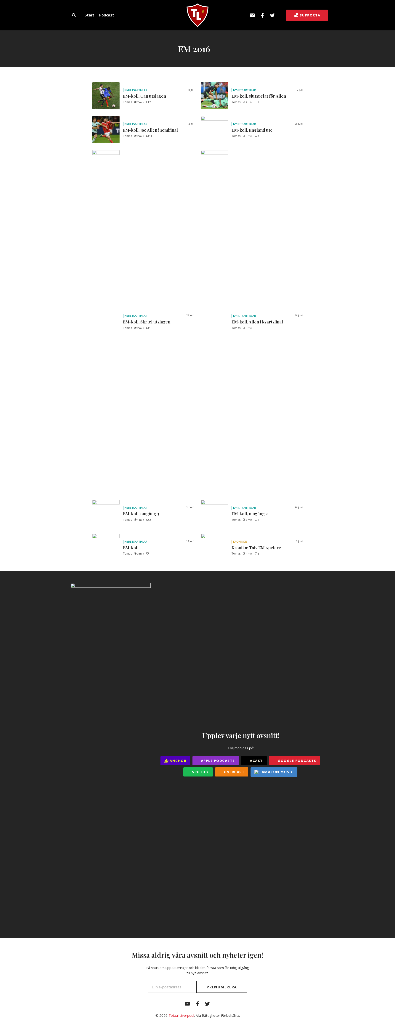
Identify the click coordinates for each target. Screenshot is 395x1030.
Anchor (177, 760)
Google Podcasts (296, 760)
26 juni (299, 315)
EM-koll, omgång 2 (250, 513)
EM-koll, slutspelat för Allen (259, 96)
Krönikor (240, 542)
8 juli (191, 89)
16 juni (299, 507)
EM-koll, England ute (252, 130)
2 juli (191, 123)
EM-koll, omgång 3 (141, 513)
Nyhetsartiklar (136, 90)
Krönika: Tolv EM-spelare (256, 547)
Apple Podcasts (217, 760)
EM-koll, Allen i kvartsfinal (257, 322)
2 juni (299, 541)
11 (150, 136)
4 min (140, 519)
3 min (249, 136)
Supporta (310, 15)
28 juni (299, 123)
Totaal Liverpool (181, 1015)
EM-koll (131, 547)
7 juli (300, 89)
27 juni (190, 315)
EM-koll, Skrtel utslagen (146, 322)
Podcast (106, 15)
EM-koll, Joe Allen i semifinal (150, 130)
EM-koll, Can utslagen (144, 96)
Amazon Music (277, 771)
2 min (140, 102)
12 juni (190, 541)
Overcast (234, 771)
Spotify (200, 771)
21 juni (190, 507)
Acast (256, 760)
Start (89, 15)
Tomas (127, 102)
